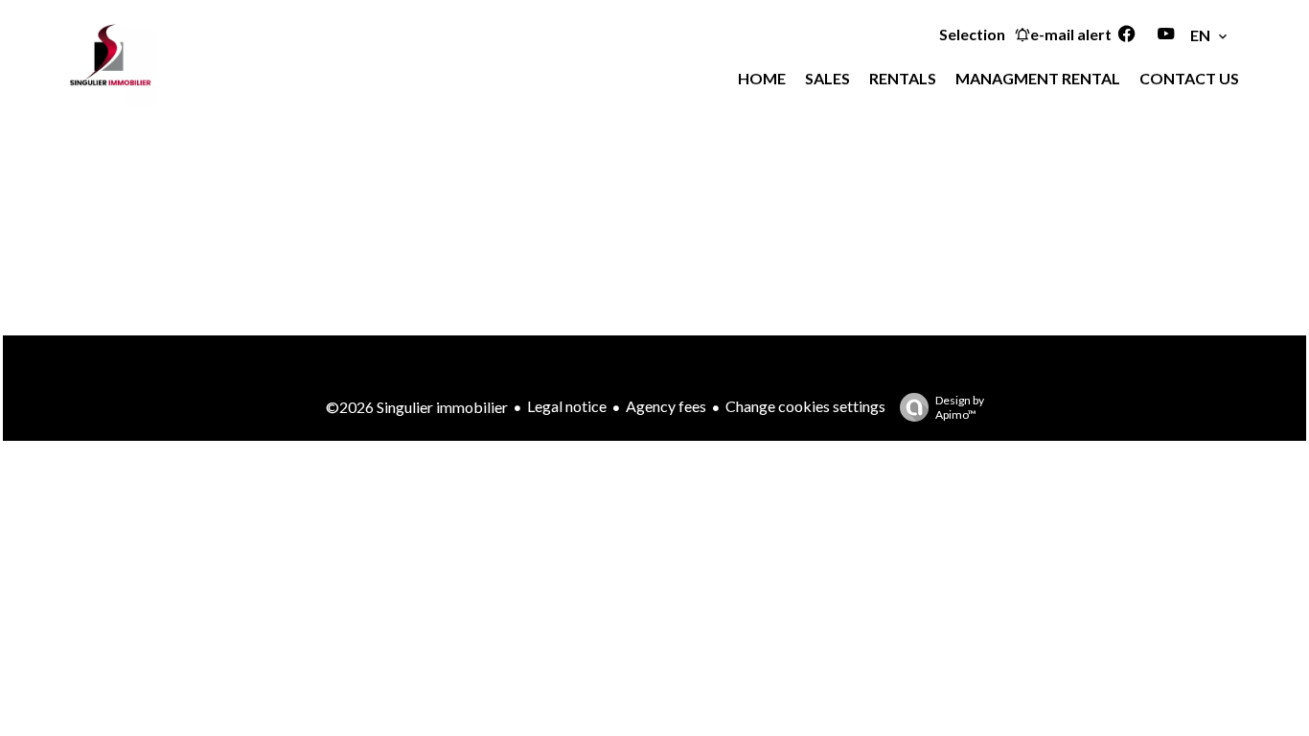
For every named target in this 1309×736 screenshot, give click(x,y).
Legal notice (567, 406)
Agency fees (666, 406)
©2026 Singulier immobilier (417, 407)
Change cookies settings (805, 406)
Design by (959, 407)
